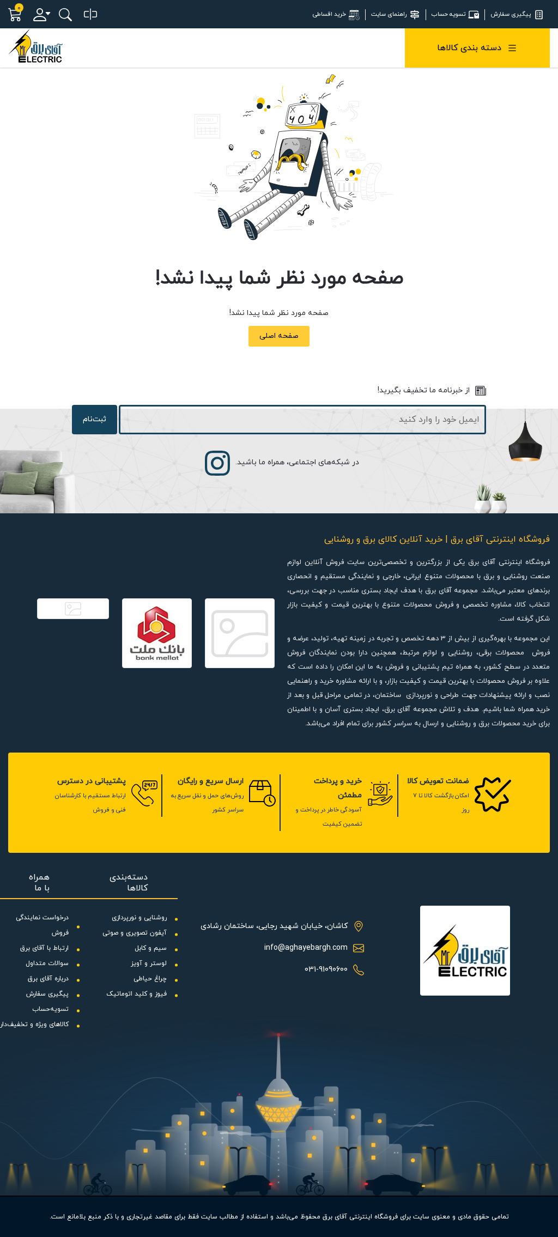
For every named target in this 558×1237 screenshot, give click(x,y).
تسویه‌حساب (50, 1009)
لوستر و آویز (149, 963)
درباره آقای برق (48, 978)
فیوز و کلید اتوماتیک (136, 994)
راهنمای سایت (389, 14)
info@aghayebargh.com (306, 948)
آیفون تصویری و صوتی (134, 933)
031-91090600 (326, 970)
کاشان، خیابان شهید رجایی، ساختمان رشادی (274, 926)
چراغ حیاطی (150, 978)
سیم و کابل (151, 948)
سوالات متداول (47, 963)
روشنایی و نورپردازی (139, 917)
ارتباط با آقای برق (44, 948)
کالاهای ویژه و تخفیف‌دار (34, 1024)
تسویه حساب (448, 14)
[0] (90, 15)
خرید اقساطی (329, 14)
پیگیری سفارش (510, 14)
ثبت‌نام (94, 419)
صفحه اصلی (279, 336)
